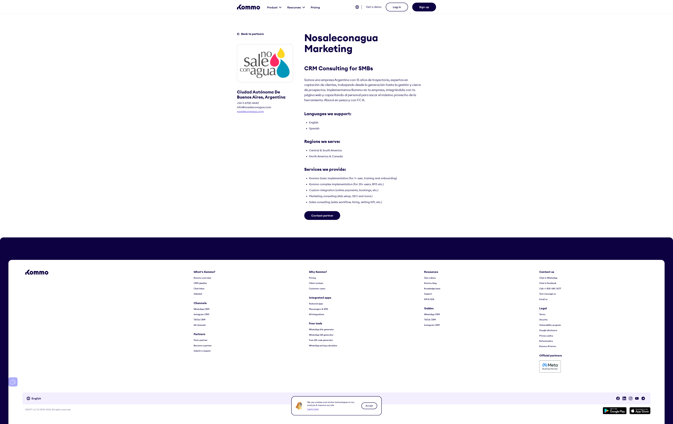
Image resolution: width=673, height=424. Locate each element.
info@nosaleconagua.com (254, 107)
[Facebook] (618, 398)
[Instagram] (630, 398)
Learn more (313, 409)
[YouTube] (637, 398)
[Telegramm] (643, 398)
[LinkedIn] (624, 398)
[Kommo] (248, 7)
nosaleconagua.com (250, 111)
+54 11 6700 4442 (248, 103)
